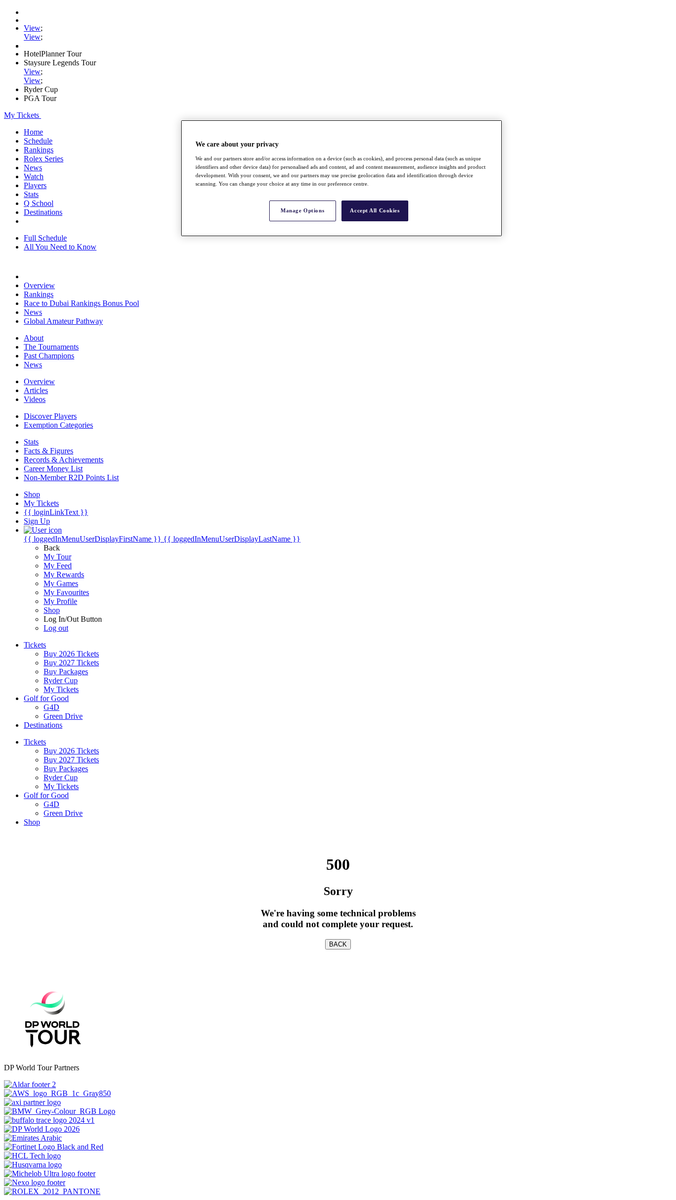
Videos (35, 399)
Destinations (43, 212)
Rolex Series (43, 158)
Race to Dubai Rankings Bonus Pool (81, 303)
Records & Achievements (63, 459)
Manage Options (302, 210)
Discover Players (50, 416)
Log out (56, 628)
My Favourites (66, 592)
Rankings (38, 150)
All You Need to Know (60, 247)
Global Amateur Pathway (63, 321)
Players (35, 185)
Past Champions (49, 355)
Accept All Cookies (374, 210)
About (34, 338)
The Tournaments (51, 347)
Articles (36, 390)
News (33, 167)
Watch (34, 176)
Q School (38, 203)
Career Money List (53, 468)
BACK (338, 944)
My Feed (58, 565)
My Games (61, 583)
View (32, 28)
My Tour (57, 556)
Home (33, 132)
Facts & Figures (48, 451)
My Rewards (64, 574)
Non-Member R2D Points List (71, 477)
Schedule (38, 141)
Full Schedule (45, 238)
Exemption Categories (58, 425)
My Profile (60, 601)
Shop (52, 610)
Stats (31, 194)
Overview (39, 285)
